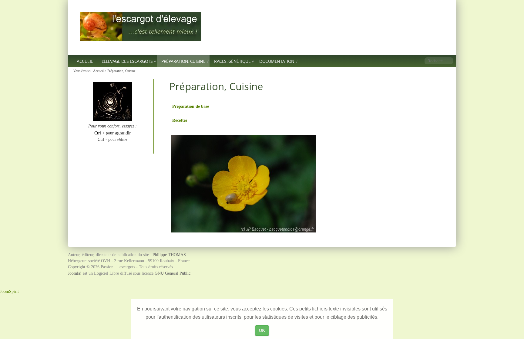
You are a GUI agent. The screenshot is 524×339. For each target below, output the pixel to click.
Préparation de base (190, 106)
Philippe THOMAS (169, 255)
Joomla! (75, 273)
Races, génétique (232, 61)
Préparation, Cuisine (183, 61)
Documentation (276, 61)
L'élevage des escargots (127, 61)
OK (262, 330)
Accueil (85, 61)
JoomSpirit (9, 291)
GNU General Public (172, 273)
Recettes (179, 120)
